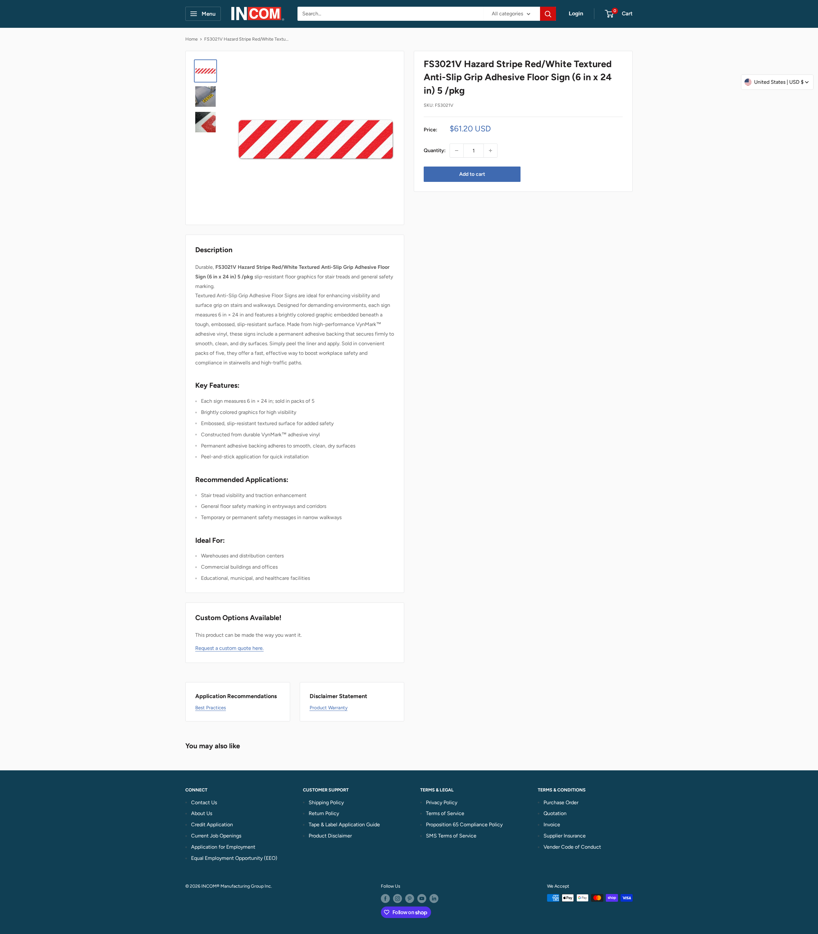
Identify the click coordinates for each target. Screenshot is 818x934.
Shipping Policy (326, 802)
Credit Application (212, 824)
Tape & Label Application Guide (344, 824)
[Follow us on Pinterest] (409, 898)
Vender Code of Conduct (572, 847)
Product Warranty (329, 708)
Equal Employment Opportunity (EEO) (234, 858)
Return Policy (324, 813)
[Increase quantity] (490, 150)
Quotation (555, 813)
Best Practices (210, 708)
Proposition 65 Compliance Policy (464, 824)
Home (191, 39)
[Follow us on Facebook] (385, 898)
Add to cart (472, 174)
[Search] (548, 14)
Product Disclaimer (330, 836)
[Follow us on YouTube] (421, 898)
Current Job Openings (216, 836)
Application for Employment (223, 847)
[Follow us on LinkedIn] (433, 898)
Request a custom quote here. (229, 648)
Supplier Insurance (565, 836)
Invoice (552, 824)
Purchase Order (561, 802)
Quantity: (435, 150)
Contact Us (204, 802)
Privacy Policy (441, 802)
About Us (201, 813)
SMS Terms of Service (451, 836)
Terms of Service (445, 813)
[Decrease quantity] (456, 150)
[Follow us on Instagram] (397, 898)
